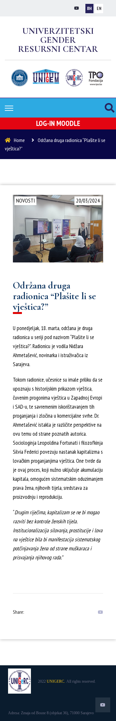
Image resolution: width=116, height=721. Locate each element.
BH (89, 8)
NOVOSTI (25, 200)
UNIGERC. (56, 681)
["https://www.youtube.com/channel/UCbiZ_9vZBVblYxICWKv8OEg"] (76, 8)
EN (99, 8)
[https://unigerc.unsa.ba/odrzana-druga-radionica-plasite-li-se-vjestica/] (99, 612)
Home (19, 140)
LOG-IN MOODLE (58, 123)
